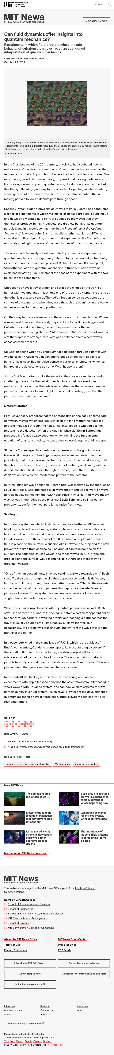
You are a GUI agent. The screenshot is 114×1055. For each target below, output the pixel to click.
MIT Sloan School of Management (27, 918)
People (28, 1041)
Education (9, 1006)
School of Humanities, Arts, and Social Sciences (36, 913)
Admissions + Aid (13, 1010)
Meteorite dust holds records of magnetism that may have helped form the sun (39, 817)
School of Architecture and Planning (29, 904)
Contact (47, 1041)
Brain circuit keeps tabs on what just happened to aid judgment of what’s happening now (95, 798)
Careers (37, 1041)
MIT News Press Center (72, 939)
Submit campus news (30, 973)
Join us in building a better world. (23, 1023)
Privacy (8, 1045)
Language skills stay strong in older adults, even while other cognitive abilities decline (39, 837)
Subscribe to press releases (84, 963)
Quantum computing (86, 764)
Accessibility (20, 1045)
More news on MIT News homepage (25, 853)
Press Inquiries (67, 944)
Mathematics (62, 764)
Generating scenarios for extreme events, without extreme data (94, 815)
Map (12, 1041)
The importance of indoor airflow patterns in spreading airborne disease (94, 836)
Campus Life (46, 1010)
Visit (6, 1041)
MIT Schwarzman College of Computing (31, 927)
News (79, 1010)
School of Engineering (20, 908)
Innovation (82, 1006)
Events (19, 1041)
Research (45, 1006)
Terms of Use (12, 944)
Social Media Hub (37, 1045)
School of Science (18, 922)
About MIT (45, 1014)
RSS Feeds (64, 950)
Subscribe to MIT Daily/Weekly (30, 963)
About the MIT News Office (20, 939)
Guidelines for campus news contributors (84, 973)
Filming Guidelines (15, 950)
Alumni (8, 1014)
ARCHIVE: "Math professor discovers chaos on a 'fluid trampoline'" (46, 746)
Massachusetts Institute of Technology (25, 1034)
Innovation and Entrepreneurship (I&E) (28, 764)
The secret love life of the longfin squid (39, 795)
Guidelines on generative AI (30, 984)
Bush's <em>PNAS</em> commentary (30, 741)
